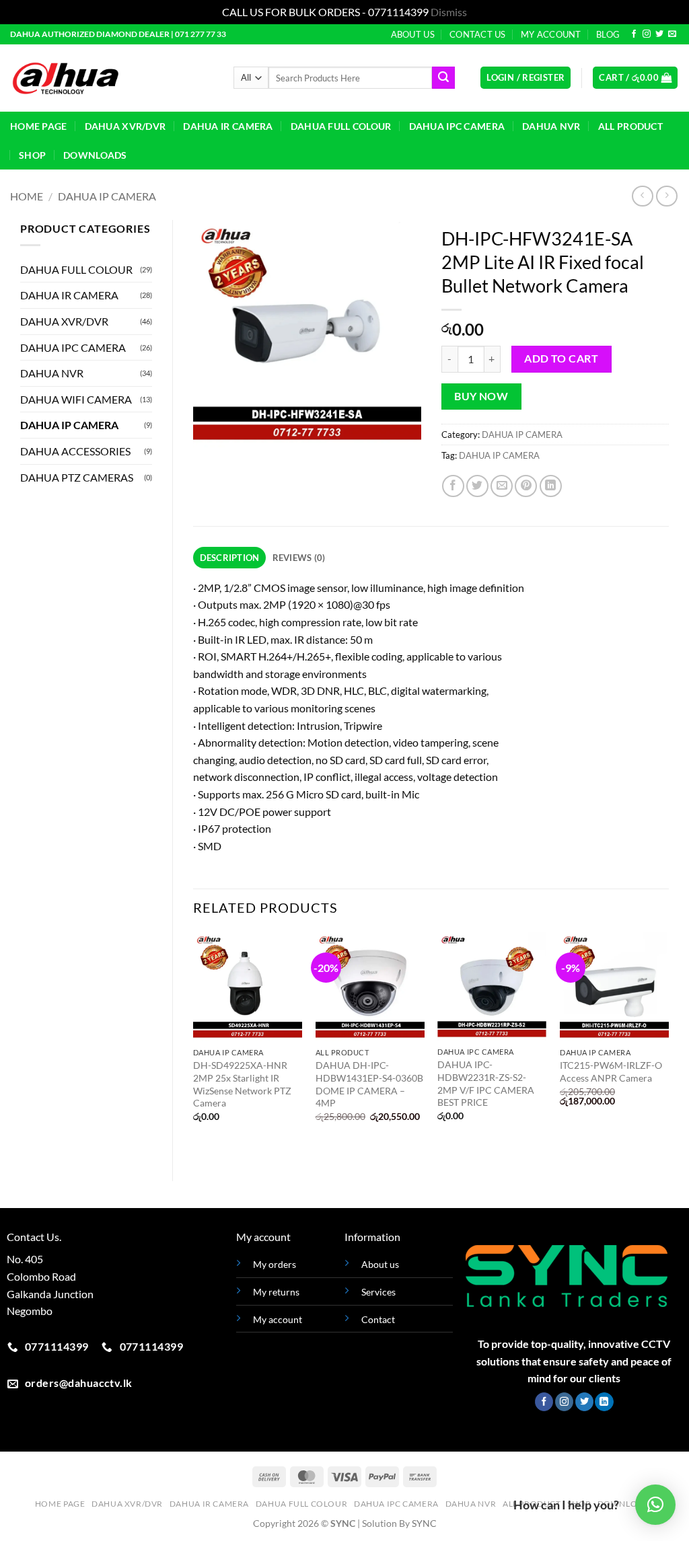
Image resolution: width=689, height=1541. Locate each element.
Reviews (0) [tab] (299, 557)
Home (26, 196)
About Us (413, 34)
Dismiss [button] (449, 11)
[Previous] (194, 1045)
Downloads (95, 155)
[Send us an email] (672, 34)
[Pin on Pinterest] (526, 486)
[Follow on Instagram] (647, 34)
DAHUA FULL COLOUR (341, 126)
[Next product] (642, 196)
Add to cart (561, 358)
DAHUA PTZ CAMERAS (76, 477)
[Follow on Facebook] (634, 34)
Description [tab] (230, 557)
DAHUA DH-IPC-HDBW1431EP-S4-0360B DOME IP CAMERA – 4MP (369, 1083)
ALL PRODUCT (630, 126)
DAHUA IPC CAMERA (457, 126)
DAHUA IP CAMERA (107, 196)
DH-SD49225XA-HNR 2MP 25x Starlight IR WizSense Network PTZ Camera (242, 1083)
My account (277, 1319)
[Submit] (443, 78)
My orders (274, 1264)
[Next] (668, 1045)
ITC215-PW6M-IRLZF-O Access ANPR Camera (611, 1071)
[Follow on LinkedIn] (604, 1401)
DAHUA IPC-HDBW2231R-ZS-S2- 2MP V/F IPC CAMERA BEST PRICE (485, 1083)
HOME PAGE (38, 126)
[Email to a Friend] (502, 486)
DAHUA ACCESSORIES (75, 451)
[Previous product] (666, 196)
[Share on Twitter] (477, 486)
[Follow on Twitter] (659, 34)
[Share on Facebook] (453, 486)
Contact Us (477, 34)
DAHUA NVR (551, 126)
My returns (276, 1292)
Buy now (481, 396)
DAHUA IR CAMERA (228, 126)
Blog (608, 34)
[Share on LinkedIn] (551, 486)
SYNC (424, 1523)
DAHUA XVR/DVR (125, 126)
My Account (551, 34)
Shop (32, 155)
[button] (525, 78)
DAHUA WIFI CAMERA (76, 399)
